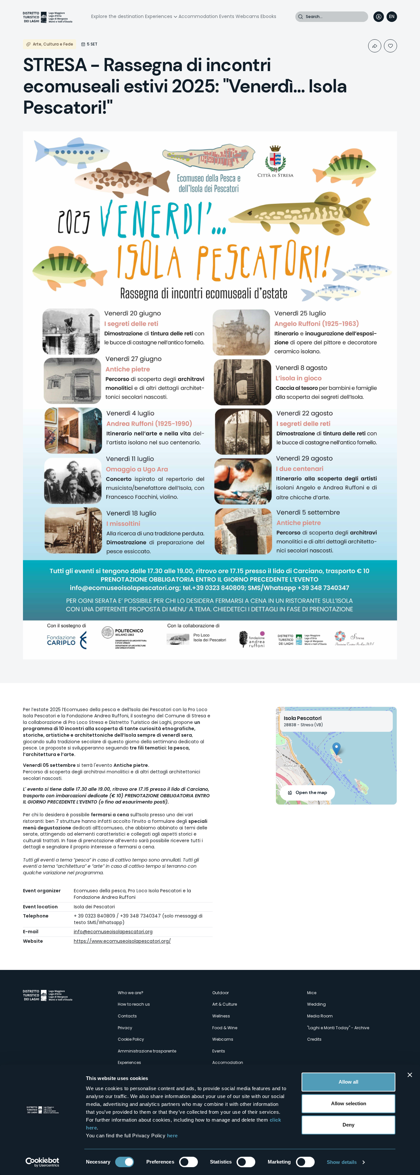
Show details (342, 1162)
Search (300, 16)
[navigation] (392, 16)
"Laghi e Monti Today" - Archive (338, 1028)
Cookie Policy (131, 1039)
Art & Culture (224, 1004)
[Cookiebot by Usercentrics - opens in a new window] (42, 1162)
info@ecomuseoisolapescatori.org (113, 931)
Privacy (125, 1028)
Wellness (221, 1016)
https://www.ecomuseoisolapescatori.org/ (122, 941)
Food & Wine (224, 1028)
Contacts (127, 1016)
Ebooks (268, 16)
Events (226, 16)
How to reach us (134, 1004)
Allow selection (348, 1103)
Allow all (348, 1082)
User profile (378, 16)
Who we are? (130, 992)
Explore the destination (117, 16)
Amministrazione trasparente (147, 1051)
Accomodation (227, 1062)
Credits (314, 1039)
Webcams (247, 16)
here (172, 1135)
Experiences (158, 16)
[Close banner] (410, 1074)
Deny (348, 1125)
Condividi (374, 45)
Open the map (311, 792)
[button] (336, 749)
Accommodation (198, 16)
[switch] (188, 1162)
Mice (311, 992)
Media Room (320, 1016)
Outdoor (220, 992)
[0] (390, 45)
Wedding (316, 1004)
